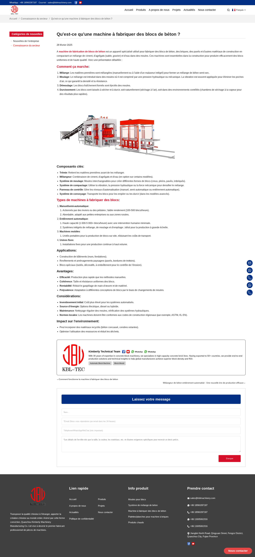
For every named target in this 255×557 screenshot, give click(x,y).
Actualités (74, 512)
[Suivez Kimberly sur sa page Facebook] (76, 2)
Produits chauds (136, 522)
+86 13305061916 (198, 519)
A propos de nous (77, 505)
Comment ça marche (72, 66)
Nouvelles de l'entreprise (26, 41)
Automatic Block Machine (100, 363)
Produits (102, 499)
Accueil (13, 18)
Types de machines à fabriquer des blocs (88, 200)
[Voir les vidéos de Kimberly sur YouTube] (80, 2)
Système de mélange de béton (143, 505)
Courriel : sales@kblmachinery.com (55, 2)
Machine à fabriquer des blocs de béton (147, 511)
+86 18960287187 (198, 505)
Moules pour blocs (137, 499)
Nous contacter (105, 512)
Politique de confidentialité (81, 518)
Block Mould (119, 363)
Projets (101, 505)
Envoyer (229, 458)
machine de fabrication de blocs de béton (82, 51)
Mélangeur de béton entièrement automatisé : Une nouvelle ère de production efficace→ (204, 383)
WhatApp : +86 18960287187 (23, 2)
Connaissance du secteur (34, 18)
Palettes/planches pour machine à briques (148, 516)
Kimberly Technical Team (104, 351)
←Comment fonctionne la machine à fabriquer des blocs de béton (87, 379)
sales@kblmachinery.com (202, 498)
